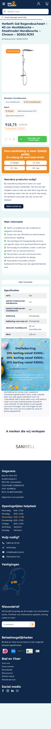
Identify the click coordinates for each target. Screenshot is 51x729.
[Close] (45, 342)
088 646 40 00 (35, 369)
